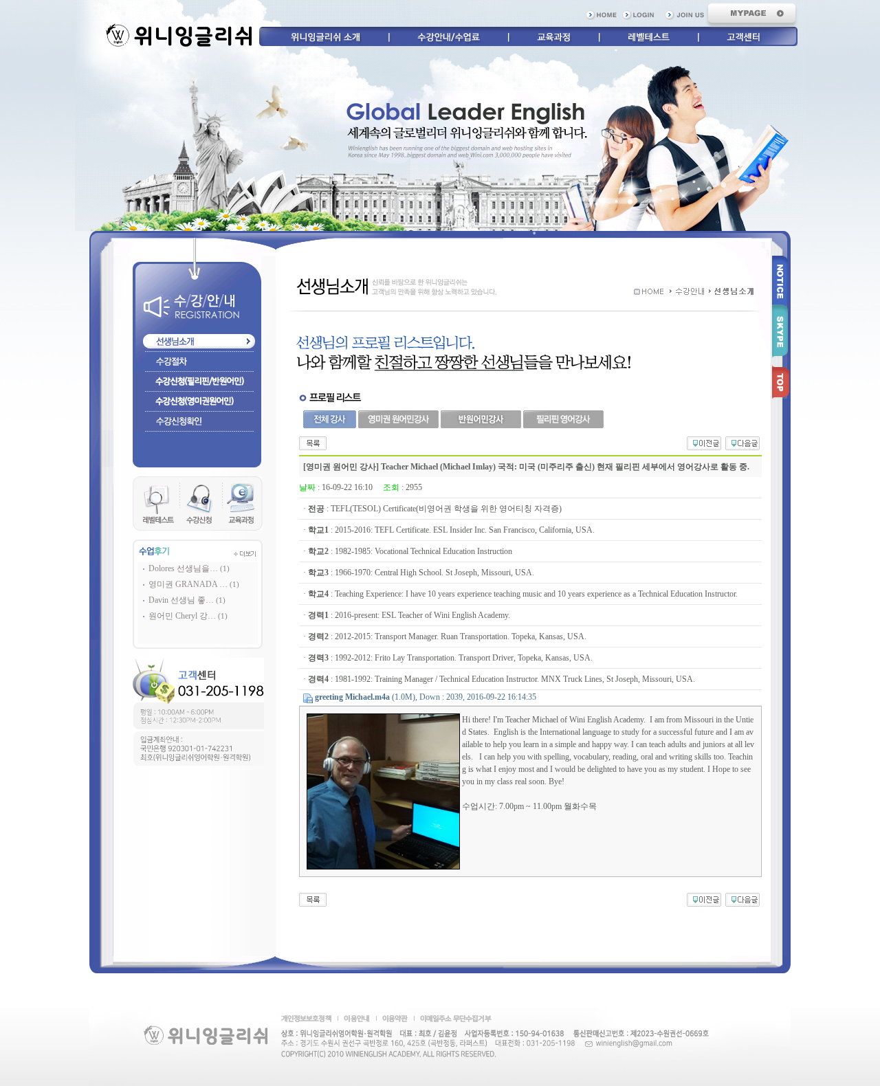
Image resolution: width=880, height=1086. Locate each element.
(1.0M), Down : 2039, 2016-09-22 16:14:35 (425, 697)
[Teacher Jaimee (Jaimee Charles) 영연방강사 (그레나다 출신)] (742, 442)
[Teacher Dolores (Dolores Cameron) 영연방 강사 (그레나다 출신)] (704, 442)
